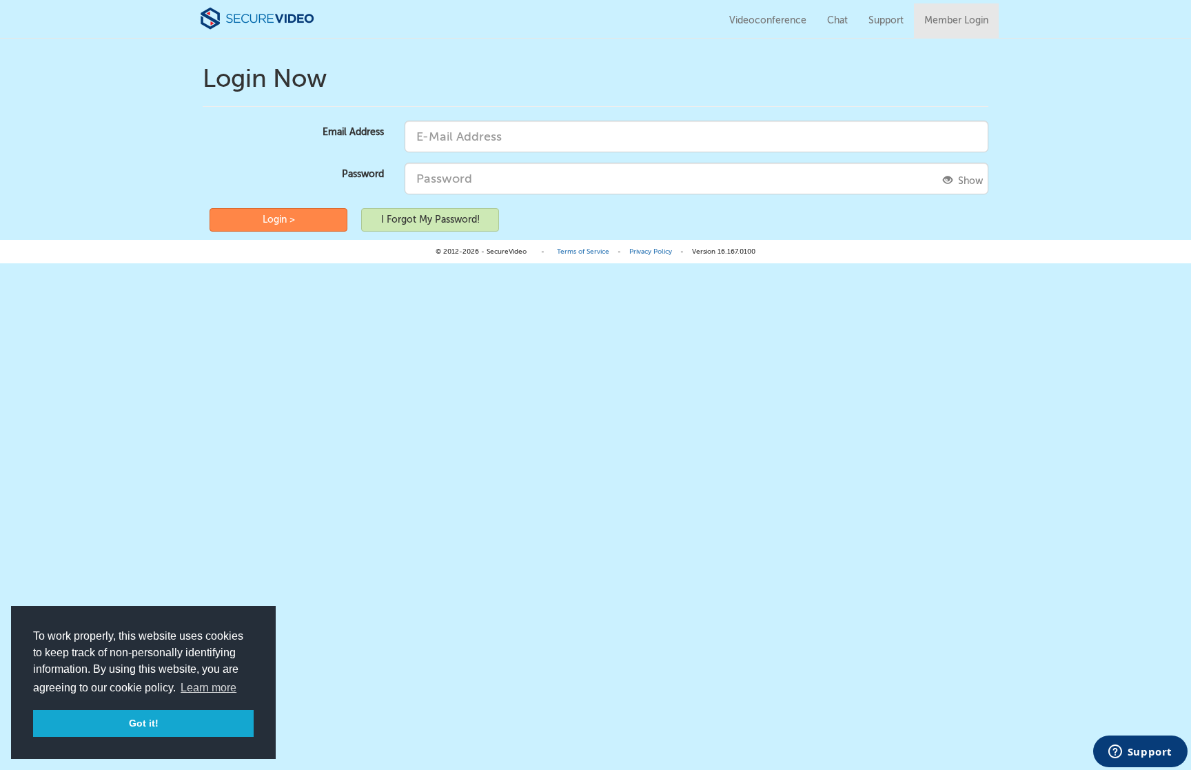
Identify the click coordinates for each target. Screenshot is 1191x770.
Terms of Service (583, 251)
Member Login (956, 20)
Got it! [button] (144, 723)
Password (363, 174)
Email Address (353, 132)
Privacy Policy (650, 251)
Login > (279, 219)
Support (886, 20)
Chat (837, 20)
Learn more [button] (208, 687)
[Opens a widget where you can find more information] (1140, 753)
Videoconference (767, 20)
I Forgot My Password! (430, 219)
